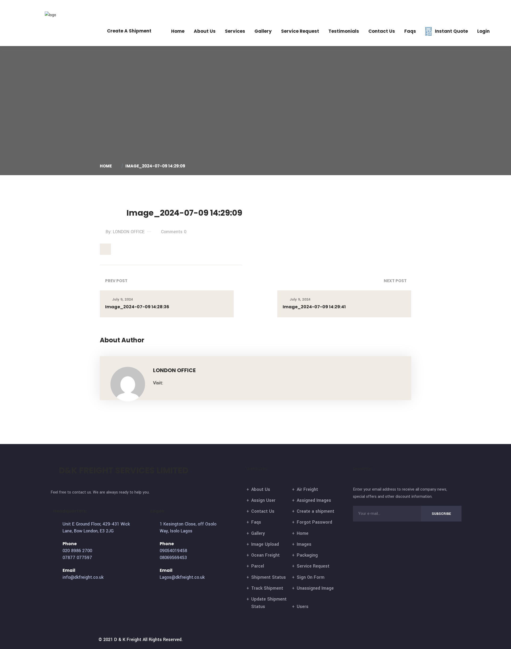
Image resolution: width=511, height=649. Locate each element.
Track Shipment (267, 588)
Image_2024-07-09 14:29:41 (314, 307)
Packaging (307, 555)
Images (304, 544)
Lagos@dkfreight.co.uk (182, 577)
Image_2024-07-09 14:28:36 (137, 307)
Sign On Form (310, 577)
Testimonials (343, 31)
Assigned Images (314, 500)
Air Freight (307, 489)
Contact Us (262, 511)
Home (177, 31)
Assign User (263, 500)
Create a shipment (315, 511)
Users (302, 606)
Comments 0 (173, 232)
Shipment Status (268, 577)
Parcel (257, 566)
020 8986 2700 (389, 8)
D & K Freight (127, 639)
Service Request (300, 31)
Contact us (381, 31)
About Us (205, 31)
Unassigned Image (315, 588)
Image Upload (265, 544)
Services (235, 31)
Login (483, 31)
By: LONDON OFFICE (125, 232)
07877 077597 (423, 8)
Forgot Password (314, 522)
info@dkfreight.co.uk (472, 8)
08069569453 (173, 557)
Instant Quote (451, 31)
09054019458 (173, 551)
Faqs (410, 31)
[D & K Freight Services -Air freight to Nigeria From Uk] (59, 15)
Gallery (263, 31)
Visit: (158, 383)
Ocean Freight (265, 555)
